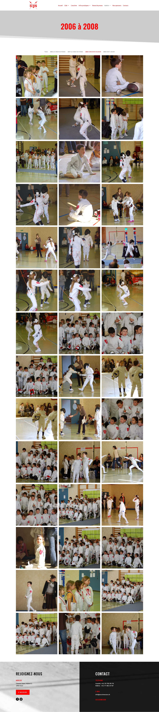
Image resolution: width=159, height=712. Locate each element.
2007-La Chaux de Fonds (75, 52)
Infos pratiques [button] (84, 5)
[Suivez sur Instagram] (21, 699)
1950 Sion (19, 686)
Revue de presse (97, 5)
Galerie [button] (106, 5)
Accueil (60, 5)
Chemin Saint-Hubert (23, 684)
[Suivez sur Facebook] (17, 699)
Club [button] (65, 5)
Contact (125, 5)
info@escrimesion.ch (102, 695)
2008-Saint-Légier (109, 52)
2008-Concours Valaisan (93, 52)
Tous (46, 52)
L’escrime (74, 5)
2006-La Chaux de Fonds (57, 52)
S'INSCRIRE (22, 692)
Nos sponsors (117, 5)
